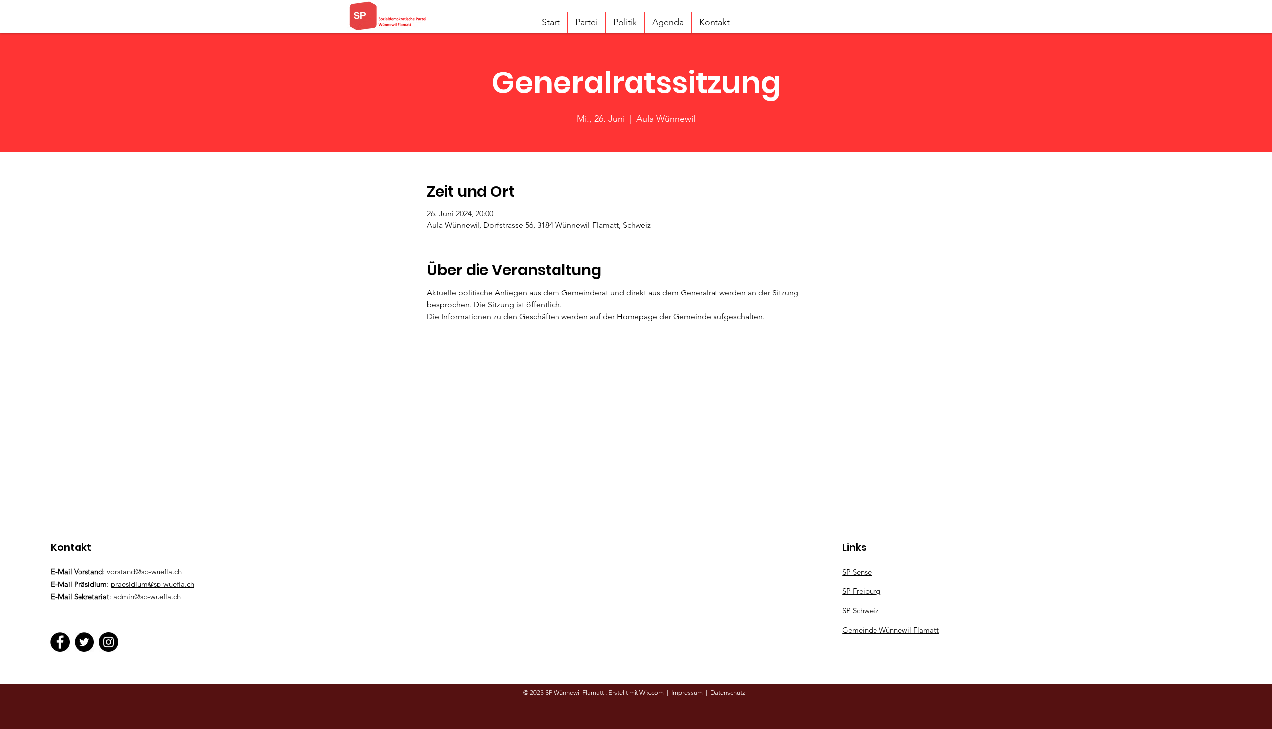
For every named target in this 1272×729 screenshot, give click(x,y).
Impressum (687, 692)
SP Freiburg (861, 591)
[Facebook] (60, 642)
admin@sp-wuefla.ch (147, 596)
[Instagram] (108, 642)
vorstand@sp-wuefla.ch (144, 571)
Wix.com (652, 692)
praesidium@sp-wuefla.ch (152, 584)
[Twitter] (84, 642)
